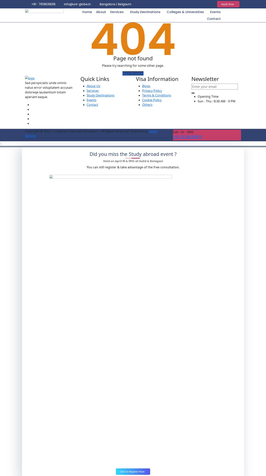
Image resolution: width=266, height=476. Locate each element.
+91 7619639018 (187, 136)
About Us (93, 86)
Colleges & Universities (185, 12)
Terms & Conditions (156, 95)
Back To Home (133, 73)
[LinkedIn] (202, 4)
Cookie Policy (152, 100)
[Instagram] (186, 4)
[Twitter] (194, 4)
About (101, 12)
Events (215, 12)
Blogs (146, 86)
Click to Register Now (132, 471)
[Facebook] (179, 4)
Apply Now (227, 4)
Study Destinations (145, 12)
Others (147, 105)
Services (117, 12)
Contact (214, 19)
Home (87, 12)
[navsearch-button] (236, 15)
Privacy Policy (152, 91)
